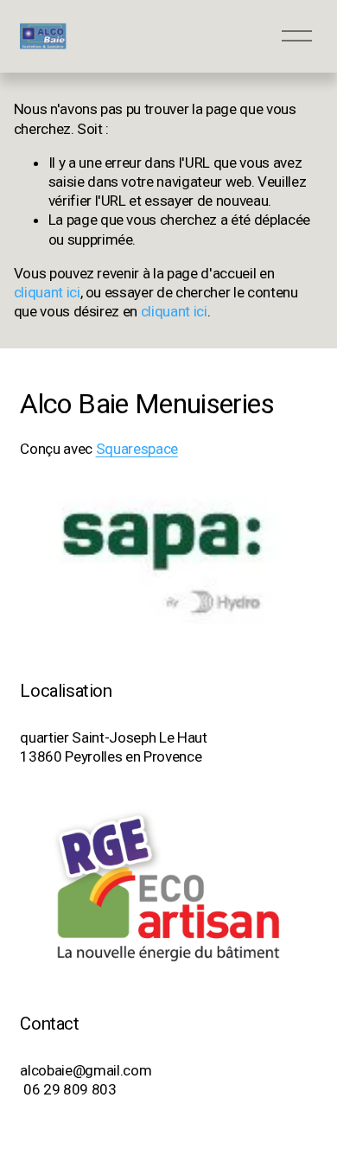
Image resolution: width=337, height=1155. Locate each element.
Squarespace (137, 448)
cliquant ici (47, 292)
